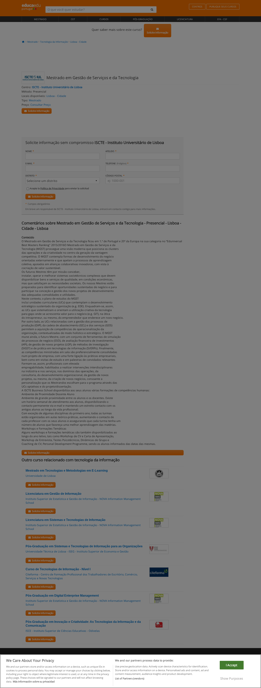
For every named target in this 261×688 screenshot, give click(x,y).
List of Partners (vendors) (129, 678)
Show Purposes (231, 678)
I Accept (231, 665)
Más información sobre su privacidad (34, 681)
